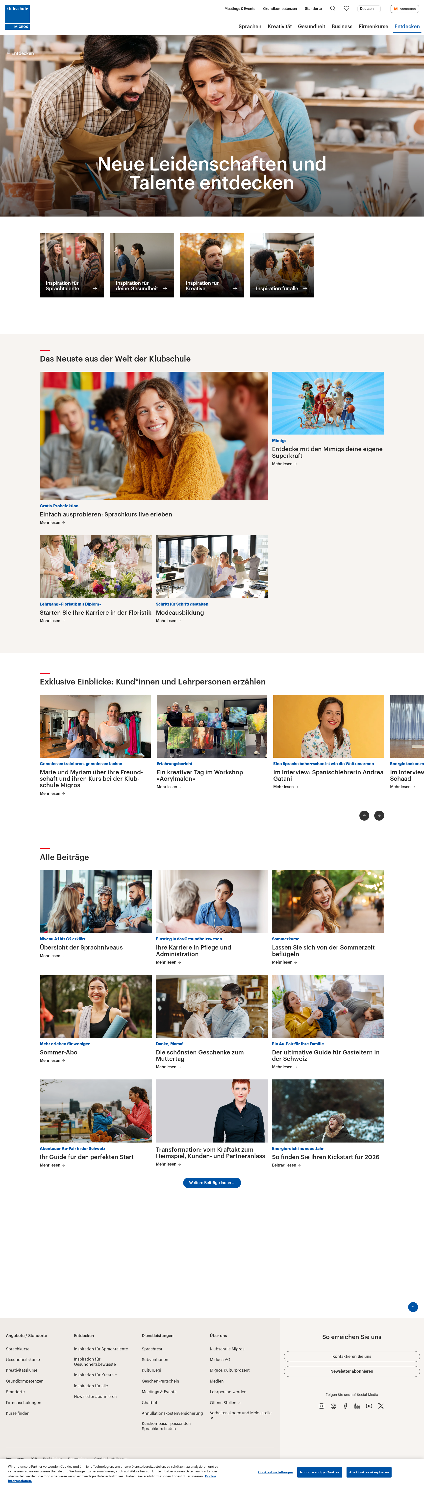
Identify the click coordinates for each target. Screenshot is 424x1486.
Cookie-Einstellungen (275, 1472)
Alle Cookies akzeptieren (369, 1472)
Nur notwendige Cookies (320, 1472)
